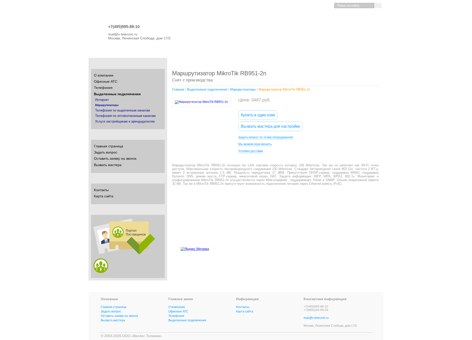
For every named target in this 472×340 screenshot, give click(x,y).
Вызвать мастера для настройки (270, 126)
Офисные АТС (105, 81)
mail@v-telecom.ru (316, 318)
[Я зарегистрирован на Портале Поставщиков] (100, 272)
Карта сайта (103, 196)
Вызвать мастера (107, 165)
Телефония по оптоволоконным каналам (125, 116)
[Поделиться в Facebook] (359, 248)
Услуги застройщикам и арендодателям (125, 121)
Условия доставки (250, 151)
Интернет (102, 100)
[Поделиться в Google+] (369, 248)
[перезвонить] (327, 5)
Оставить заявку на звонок (115, 158)
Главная (178, 89)
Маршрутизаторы (243, 89)
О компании (103, 75)
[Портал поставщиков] (124, 253)
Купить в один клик (258, 115)
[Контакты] (319, 5)
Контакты (101, 190)
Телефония (103, 88)
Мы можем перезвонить (255, 144)
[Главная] (301, 5)
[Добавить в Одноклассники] (350, 248)
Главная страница (108, 146)
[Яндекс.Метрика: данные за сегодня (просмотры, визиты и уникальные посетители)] (195, 249)
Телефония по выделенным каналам (122, 110)
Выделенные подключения (207, 89)
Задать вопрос (105, 152)
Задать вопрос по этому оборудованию (265, 137)
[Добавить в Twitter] (378, 248)
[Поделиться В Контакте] (341, 248)
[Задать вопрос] (310, 5)
